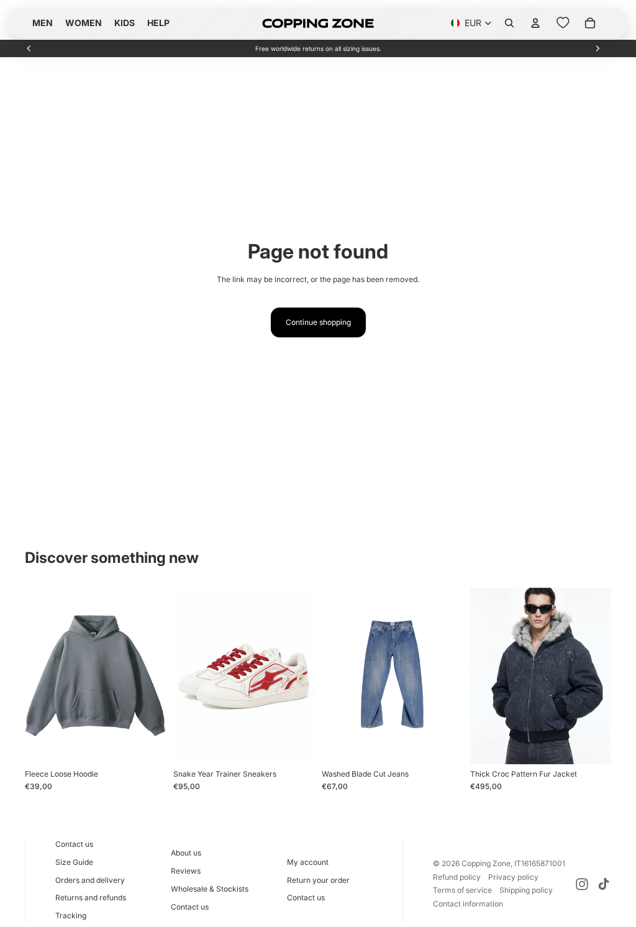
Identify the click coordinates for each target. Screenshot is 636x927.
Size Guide (74, 862)
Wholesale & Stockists (209, 888)
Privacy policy (513, 877)
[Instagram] (582, 884)
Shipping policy (526, 890)
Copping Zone (486, 863)
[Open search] (509, 23)
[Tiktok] (603, 884)
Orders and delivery (90, 880)
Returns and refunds (90, 897)
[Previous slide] (29, 48)
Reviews (186, 870)
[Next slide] (597, 48)
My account (308, 862)
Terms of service (462, 890)
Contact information (468, 903)
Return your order (318, 880)
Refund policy (457, 877)
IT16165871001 (539, 863)
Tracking (70, 915)
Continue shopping (318, 322)
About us (186, 852)
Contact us (74, 844)
